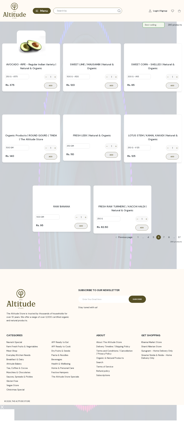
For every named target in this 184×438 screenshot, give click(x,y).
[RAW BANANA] (62, 187)
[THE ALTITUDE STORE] (14, 11)
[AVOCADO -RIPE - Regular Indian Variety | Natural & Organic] (31, 44)
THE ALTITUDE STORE (21, 401)
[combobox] (87, 11)
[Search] (119, 11)
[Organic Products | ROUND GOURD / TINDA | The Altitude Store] (31, 116)
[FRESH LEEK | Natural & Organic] (92, 116)
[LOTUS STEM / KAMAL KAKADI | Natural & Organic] (153, 116)
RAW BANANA (61, 206)
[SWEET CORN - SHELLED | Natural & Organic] (153, 44)
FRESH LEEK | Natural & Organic (92, 135)
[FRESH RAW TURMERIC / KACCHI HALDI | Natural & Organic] (122, 187)
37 (179, 237)
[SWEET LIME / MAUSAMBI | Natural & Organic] (92, 44)
